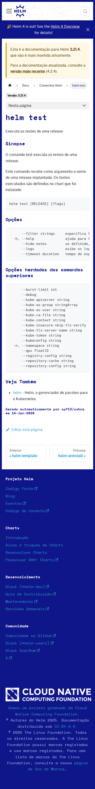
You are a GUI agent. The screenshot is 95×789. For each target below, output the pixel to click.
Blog (10, 496)
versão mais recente (27, 71)
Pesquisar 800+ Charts (30, 560)
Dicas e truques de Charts (34, 545)
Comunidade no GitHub (29, 636)
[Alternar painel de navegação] (9, 11)
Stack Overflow (21, 651)
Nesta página (20, 105)
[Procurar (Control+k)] (85, 11)
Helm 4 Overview (65, 26)
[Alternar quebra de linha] (75, 233)
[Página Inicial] (10, 85)
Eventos (14, 503)
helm (17, 392)
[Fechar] (88, 29)
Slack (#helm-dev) (25, 587)
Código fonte (19, 489)
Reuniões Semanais (25, 609)
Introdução (17, 538)
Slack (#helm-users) (27, 643)
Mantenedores (19, 601)
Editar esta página (26, 429)
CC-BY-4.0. (65, 726)
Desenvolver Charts (26, 552)
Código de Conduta (25, 511)
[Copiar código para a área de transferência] (84, 203)
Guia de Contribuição (29, 594)
